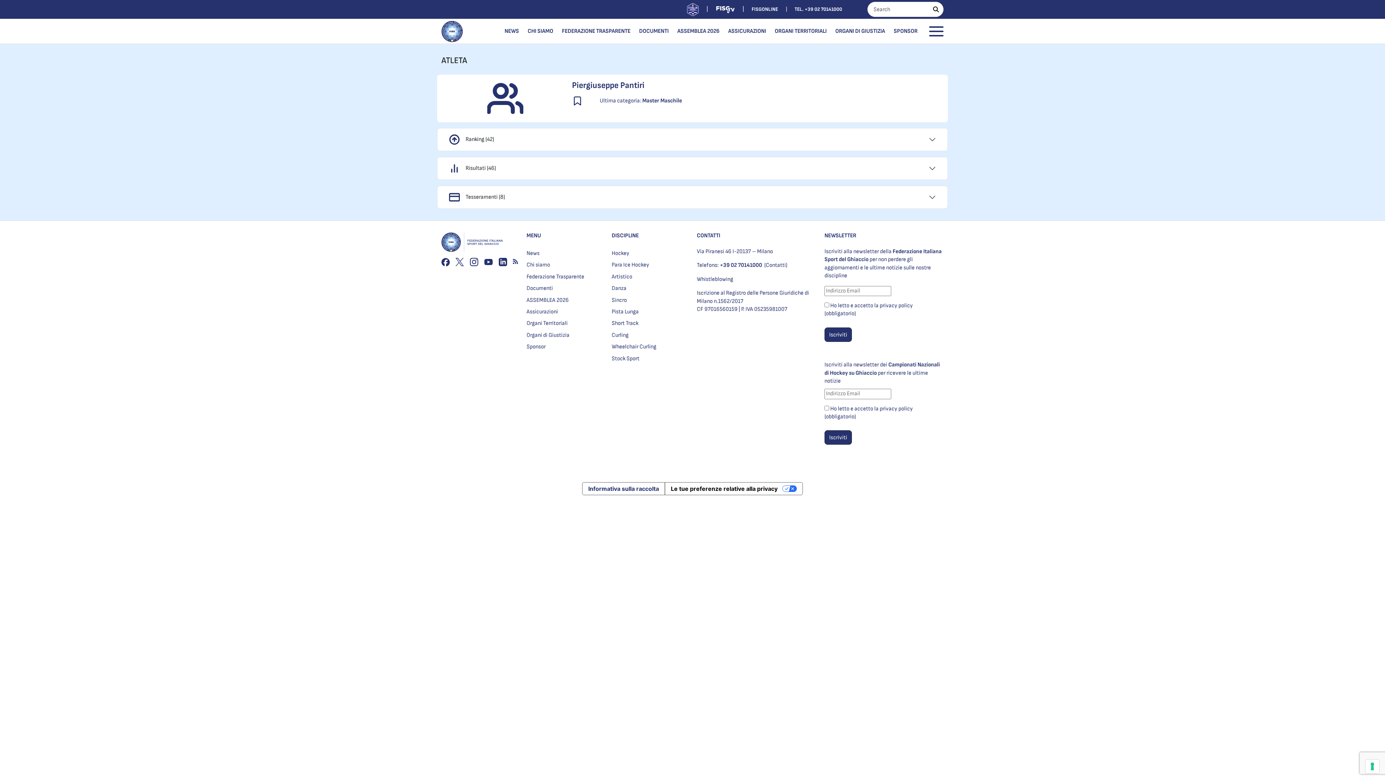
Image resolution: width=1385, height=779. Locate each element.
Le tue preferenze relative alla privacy (724, 488)
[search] (936, 9)
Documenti (654, 31)
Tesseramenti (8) (485, 197)
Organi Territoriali (801, 31)
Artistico (622, 276)
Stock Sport (625, 358)
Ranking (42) (480, 139)
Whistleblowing (715, 279)
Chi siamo (540, 31)
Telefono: (729, 265)
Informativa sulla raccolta (623, 488)
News (512, 31)
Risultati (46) (481, 168)
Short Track (625, 323)
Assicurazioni (747, 31)
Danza (619, 288)
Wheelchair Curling (634, 346)
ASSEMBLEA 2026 (698, 31)
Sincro (619, 300)
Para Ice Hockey (630, 264)
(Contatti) (775, 265)
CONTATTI (708, 235)
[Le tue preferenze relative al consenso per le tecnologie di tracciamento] (1372, 766)
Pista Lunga (625, 311)
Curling (620, 335)
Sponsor (906, 31)
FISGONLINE (765, 9)
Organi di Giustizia (860, 31)
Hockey (620, 253)
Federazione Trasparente (596, 31)
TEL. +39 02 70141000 (818, 9)
